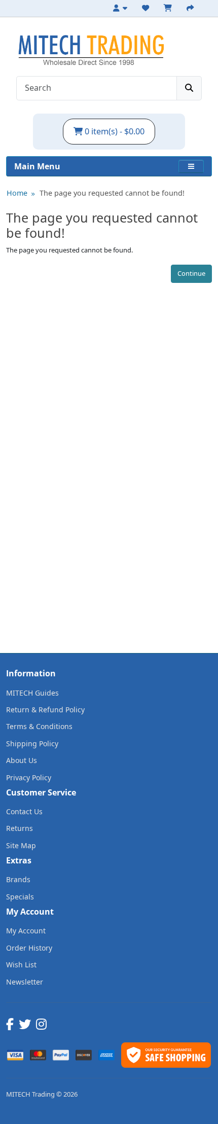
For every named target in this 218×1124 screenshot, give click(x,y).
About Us (21, 760)
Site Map (21, 845)
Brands (18, 879)
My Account (26, 930)
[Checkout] (191, 8)
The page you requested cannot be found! (112, 193)
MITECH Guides (32, 693)
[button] (191, 166)
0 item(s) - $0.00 (113, 131)
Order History (29, 948)
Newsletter (24, 982)
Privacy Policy (28, 777)
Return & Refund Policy (45, 709)
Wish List (21, 964)
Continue (191, 273)
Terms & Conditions (39, 726)
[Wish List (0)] (147, 8)
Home (17, 193)
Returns (19, 828)
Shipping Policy (32, 743)
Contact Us (24, 811)
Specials (20, 896)
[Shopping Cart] (169, 8)
